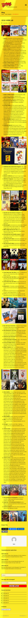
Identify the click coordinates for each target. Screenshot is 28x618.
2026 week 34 (4, 559)
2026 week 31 (6, 602)
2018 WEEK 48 (4, 616)
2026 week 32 (6, 600)
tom (14, 544)
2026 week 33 (4, 565)
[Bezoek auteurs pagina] (14, 539)
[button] (26, 4)
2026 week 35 (4, 553)
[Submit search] (25, 575)
